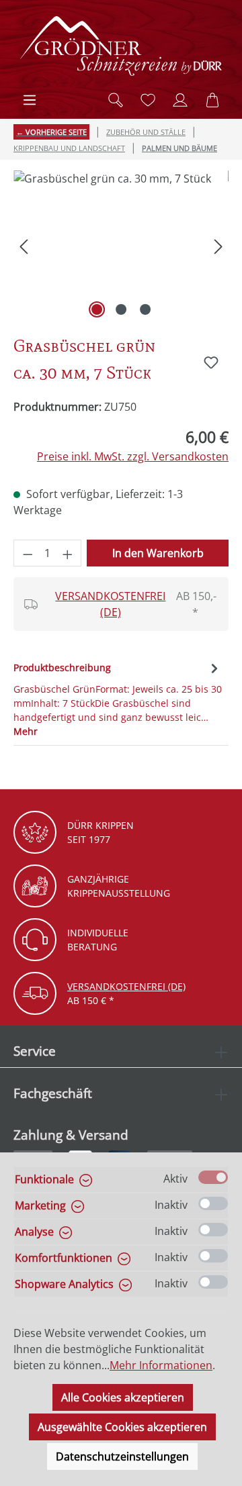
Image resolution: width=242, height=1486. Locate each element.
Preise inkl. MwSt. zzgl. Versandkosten (133, 456)
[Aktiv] (213, 1177)
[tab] (117, 698)
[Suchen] (115, 100)
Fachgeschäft (52, 1093)
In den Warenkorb (158, 553)
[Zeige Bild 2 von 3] (121, 309)
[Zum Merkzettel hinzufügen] (211, 362)
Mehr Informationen (161, 1365)
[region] (121, 245)
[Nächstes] (218, 246)
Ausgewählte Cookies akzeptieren (122, 1427)
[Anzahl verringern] (27, 553)
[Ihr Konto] (180, 100)
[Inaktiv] (213, 1203)
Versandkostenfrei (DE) (110, 604)
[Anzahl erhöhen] (68, 553)
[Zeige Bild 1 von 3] (96, 309)
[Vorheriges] (23, 246)
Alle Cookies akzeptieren (122, 1397)
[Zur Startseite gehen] (121, 46)
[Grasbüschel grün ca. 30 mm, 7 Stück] (121, 245)
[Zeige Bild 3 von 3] (145, 309)
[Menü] (29, 100)
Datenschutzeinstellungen (122, 1456)
